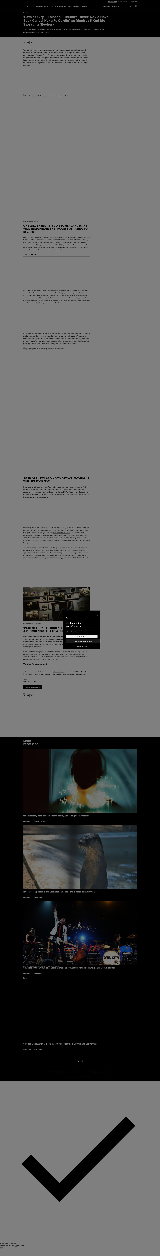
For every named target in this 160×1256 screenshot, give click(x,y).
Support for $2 (81, 636)
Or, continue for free (81, 646)
